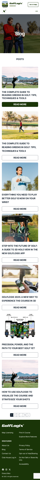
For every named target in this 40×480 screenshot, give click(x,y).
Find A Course (24, 433)
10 (25, 415)
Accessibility (24, 464)
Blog (3, 449)
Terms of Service (25, 449)
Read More (20, 104)
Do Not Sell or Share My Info (28, 459)
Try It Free (33, 5)
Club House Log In (9, 457)
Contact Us (6, 453)
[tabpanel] (20, 242)
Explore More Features (28, 437)
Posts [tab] (20, 59)
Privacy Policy (24, 445)
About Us (5, 445)
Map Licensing (7, 433)
